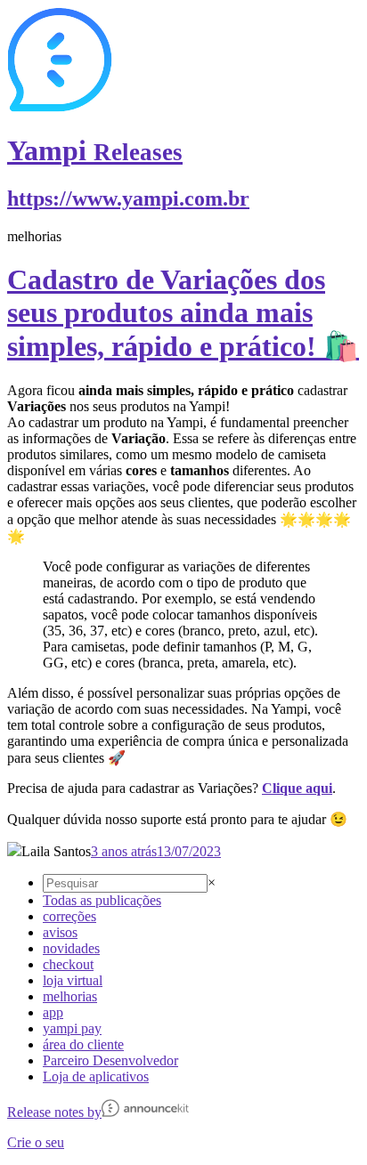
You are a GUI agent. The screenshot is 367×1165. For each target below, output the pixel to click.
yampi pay (72, 1028)
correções (69, 916)
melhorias (70, 996)
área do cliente (83, 1044)
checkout (68, 964)
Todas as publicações (102, 900)
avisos (60, 932)
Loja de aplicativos (96, 1076)
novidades (71, 948)
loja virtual (72, 980)
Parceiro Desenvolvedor (110, 1060)
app (53, 1012)
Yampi (95, 150)
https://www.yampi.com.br (128, 198)
